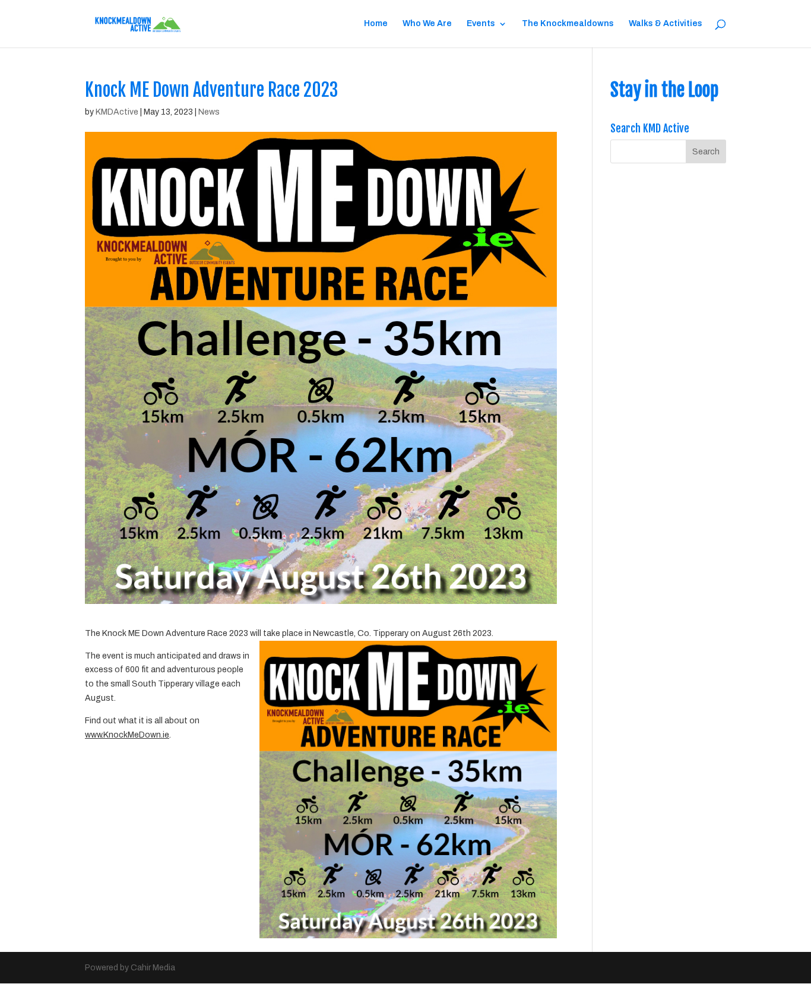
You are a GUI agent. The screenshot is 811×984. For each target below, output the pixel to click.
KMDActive (117, 111)
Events (481, 24)
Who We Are (427, 24)
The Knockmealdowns (568, 24)
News (209, 111)
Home (376, 24)
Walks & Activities (665, 24)
